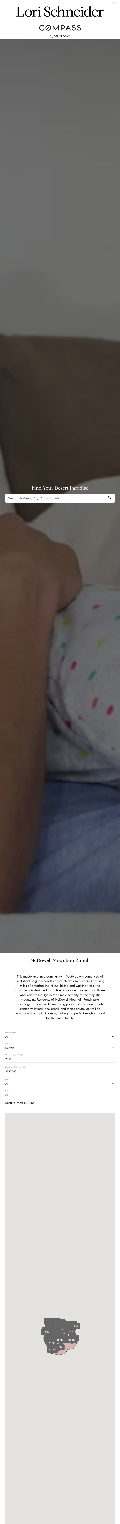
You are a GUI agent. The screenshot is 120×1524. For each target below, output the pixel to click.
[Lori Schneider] (60, 21)
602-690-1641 (60, 36)
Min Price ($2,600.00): (13, 1055)
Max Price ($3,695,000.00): (15, 1067)
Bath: (7, 1091)
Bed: (6, 1079)
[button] (52, 1349)
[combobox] (60, 1036)
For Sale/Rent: (10, 1032)
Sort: (7, 1044)
